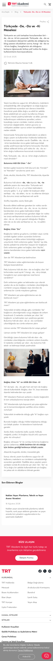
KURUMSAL (7, 578)
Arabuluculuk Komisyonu (39, 588)
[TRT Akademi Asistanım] (46, 655)
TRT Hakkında (8, 583)
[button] (4, 5)
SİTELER (6, 620)
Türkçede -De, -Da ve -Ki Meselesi (37, 12)
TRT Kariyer (7, 602)
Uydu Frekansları (9, 607)
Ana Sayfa (5, 12)
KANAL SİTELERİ (10, 615)
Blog (16, 12)
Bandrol (31, 593)
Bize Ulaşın (6, 598)
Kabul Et (26, 657)
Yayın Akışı (32, 602)
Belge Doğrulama (35, 583)
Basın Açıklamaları (10, 593)
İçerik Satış (32, 598)
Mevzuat (5, 588)
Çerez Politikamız (25, 651)
